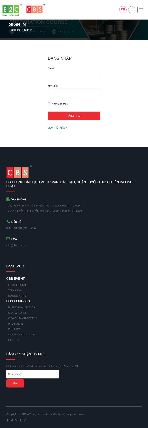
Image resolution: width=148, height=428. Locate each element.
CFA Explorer (17, 312)
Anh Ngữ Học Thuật (22, 334)
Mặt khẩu (53, 86)
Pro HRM (14, 329)
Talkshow (15, 290)
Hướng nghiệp (18, 295)
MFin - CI (13, 339)
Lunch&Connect (19, 285)
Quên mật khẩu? (57, 127)
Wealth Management (22, 318)
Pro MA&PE (15, 323)
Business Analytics (21, 307)
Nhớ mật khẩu (59, 104)
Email (51, 68)
